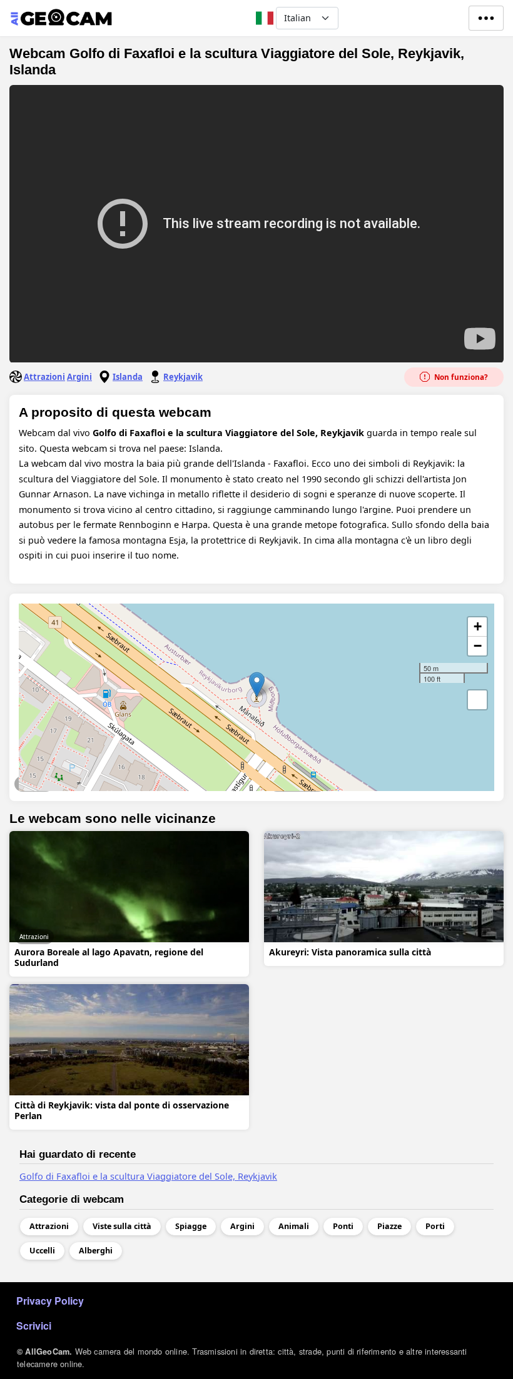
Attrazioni (44, 376)
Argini (79, 376)
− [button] (478, 646)
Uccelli (42, 1250)
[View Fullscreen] (477, 699)
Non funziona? (460, 377)
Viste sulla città (297, 783)
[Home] (61, 18)
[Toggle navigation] (486, 18)
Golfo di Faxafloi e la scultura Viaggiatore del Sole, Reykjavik (148, 1176)
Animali (293, 1226)
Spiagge (190, 1226)
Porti (435, 1226)
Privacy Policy (50, 1300)
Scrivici (33, 1325)
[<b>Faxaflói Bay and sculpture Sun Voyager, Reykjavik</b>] (257, 684)
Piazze (389, 1226)
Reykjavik (183, 376)
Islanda (128, 376)
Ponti (343, 1226)
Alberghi (96, 1250)
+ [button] (478, 626)
